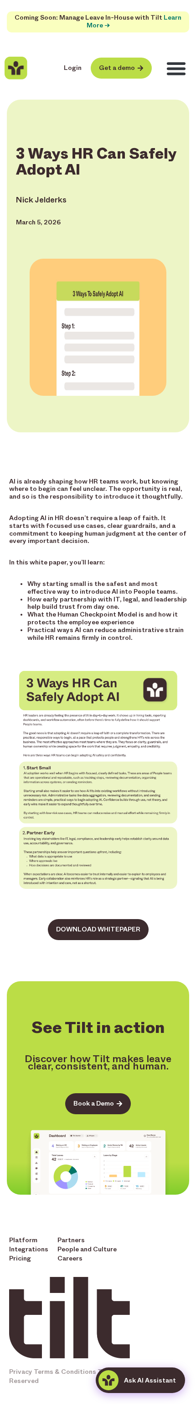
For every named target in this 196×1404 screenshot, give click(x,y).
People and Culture (87, 1249)
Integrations (28, 1249)
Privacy (20, 1372)
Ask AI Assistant (150, 1380)
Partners (71, 1240)
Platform (23, 1240)
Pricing (20, 1258)
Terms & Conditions (65, 1372)
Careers (70, 1258)
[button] (176, 68)
